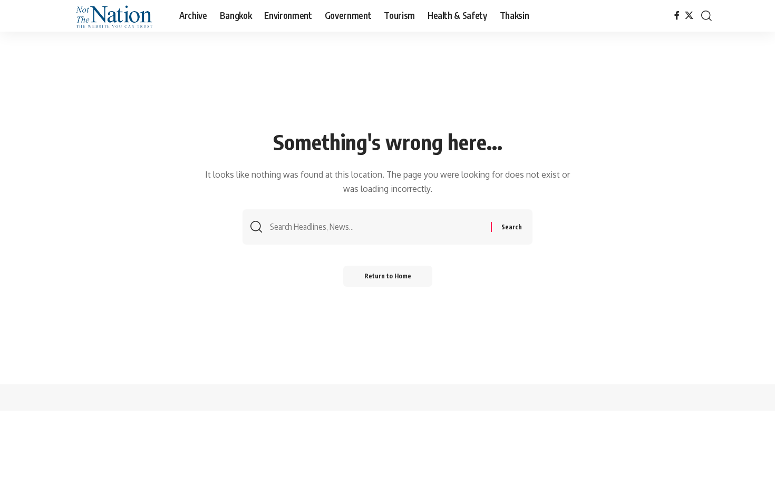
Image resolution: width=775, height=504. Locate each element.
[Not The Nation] (111, 16)
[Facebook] (677, 15)
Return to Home (387, 276)
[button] (706, 16)
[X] (689, 15)
